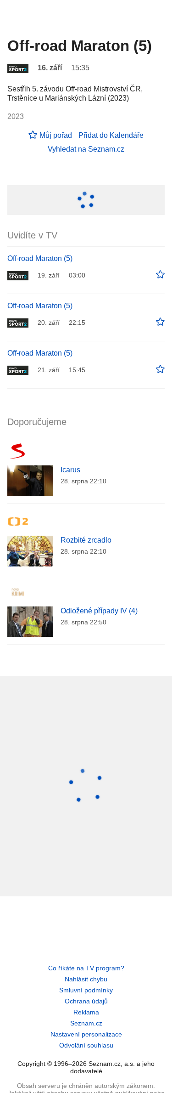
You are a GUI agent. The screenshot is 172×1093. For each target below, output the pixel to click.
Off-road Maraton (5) (39, 258)
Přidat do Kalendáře (111, 135)
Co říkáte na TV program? (86, 968)
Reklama (86, 1012)
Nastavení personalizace (86, 1034)
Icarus (70, 470)
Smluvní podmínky (86, 990)
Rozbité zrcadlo (86, 540)
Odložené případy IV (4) (99, 611)
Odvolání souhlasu (86, 1045)
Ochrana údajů (86, 1001)
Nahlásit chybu (86, 979)
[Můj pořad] (160, 274)
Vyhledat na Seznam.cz (86, 149)
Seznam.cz (86, 1023)
